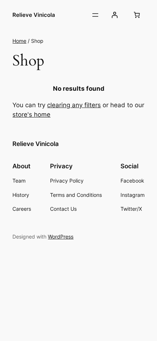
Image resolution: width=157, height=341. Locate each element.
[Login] (114, 15)
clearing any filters (74, 105)
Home (19, 41)
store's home (31, 114)
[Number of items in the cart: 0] (137, 15)
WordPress (60, 236)
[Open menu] (95, 15)
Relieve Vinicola (33, 15)
